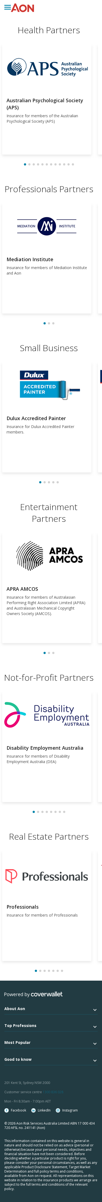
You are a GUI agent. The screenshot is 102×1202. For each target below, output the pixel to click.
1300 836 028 (53, 1092)
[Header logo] (22, 8)
